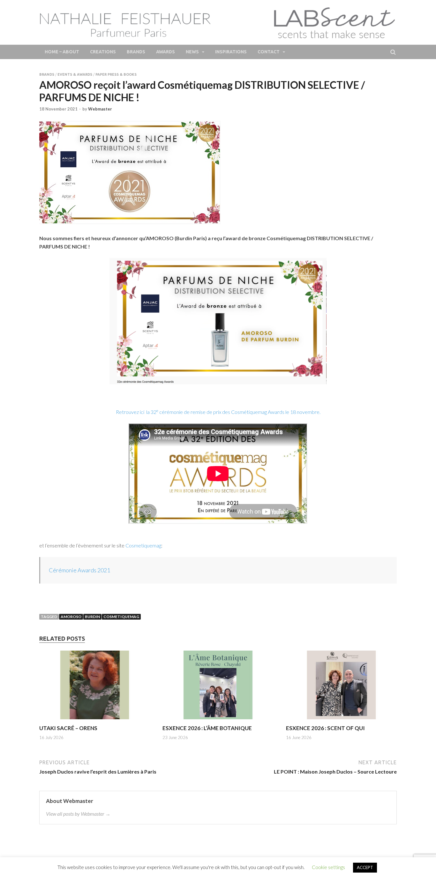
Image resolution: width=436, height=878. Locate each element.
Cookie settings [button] (328, 867)
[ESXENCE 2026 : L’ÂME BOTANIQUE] (217, 721)
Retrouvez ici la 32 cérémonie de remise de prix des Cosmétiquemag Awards (200, 412)
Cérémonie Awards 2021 (79, 570)
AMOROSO (71, 616)
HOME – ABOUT (62, 51)
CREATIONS (103, 51)
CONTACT (269, 51)
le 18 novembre (302, 412)
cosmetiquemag (121, 616)
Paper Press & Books (116, 74)
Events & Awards (74, 74)
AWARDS (165, 51)
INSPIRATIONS (231, 51)
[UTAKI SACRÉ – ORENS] (94, 721)
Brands (46, 74)
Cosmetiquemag (143, 545)
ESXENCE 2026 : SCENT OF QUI (325, 728)
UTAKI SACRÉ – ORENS (68, 728)
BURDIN (92, 616)
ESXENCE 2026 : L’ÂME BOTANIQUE (207, 728)
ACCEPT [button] (365, 867)
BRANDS (136, 51)
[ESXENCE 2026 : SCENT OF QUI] (341, 721)
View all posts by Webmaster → (78, 814)
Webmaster (100, 108)
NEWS (192, 51)
